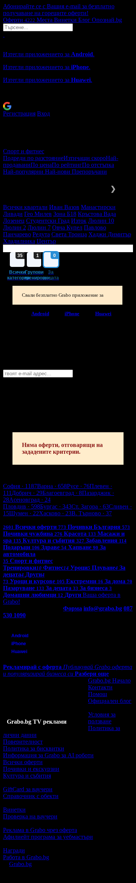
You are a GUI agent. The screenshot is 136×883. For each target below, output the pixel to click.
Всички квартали (25, 207)
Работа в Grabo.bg (26, 857)
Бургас (55, 506)
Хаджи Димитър (109, 234)
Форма (72, 608)
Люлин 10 (101, 220)
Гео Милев (38, 214)
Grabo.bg (20, 864)
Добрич (27, 493)
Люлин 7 (39, 227)
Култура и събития (27, 775)
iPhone (72, 313)
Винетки (14, 809)
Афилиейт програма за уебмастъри (48, 837)
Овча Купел (67, 227)
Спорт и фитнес (23, 151)
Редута (41, 234)
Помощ (97, 694)
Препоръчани (89, 171)
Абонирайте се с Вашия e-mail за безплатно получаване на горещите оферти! (58, 9)
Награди (14, 850)
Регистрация (19, 113)
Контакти (100, 687)
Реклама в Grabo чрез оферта (40, 830)
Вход (43, 113)
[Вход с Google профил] (68, 106)
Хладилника (19, 241)
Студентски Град (48, 220)
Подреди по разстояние (33, 158)
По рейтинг (67, 165)
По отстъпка (98, 165)
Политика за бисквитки (33, 748)
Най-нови (58, 171)
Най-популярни (24, 171)
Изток (79, 220)
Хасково (55, 513)
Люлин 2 (14, 227)
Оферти (19, 20)
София (20, 486)
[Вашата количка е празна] (4, 34)
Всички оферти (23, 762)
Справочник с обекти (31, 796)
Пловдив (21, 506)
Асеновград (30, 499)
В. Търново (91, 513)
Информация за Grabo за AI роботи (48, 755)
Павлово (95, 227)
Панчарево (17, 234)
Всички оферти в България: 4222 (45, 520)
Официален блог (109, 701)
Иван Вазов (64, 207)
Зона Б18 (64, 214)
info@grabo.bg (102, 608)
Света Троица (69, 234)
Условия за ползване (102, 717)
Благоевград (62, 493)
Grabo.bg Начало (109, 680)
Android (40, 313)
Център (46, 241)
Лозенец (14, 220)
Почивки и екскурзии (31, 769)
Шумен (24, 513)
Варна (52, 486)
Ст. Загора (90, 506)
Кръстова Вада (97, 214)
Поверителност (23, 741)
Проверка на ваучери (30, 816)
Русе (78, 486)
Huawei (103, 313)
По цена (41, 165)
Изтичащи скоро (84, 158)
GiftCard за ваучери (28, 789)
